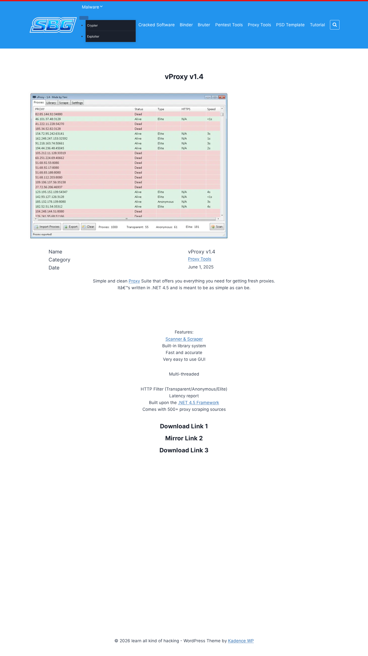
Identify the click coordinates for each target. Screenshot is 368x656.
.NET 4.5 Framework (198, 402)
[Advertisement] (184, 538)
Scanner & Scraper (184, 339)
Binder (186, 24)
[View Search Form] (334, 25)
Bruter (204, 24)
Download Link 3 (184, 450)
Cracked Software (156, 24)
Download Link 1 (184, 426)
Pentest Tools (229, 24)
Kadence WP (241, 640)
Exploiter (93, 36)
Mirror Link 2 (184, 438)
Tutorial (317, 24)
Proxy (134, 280)
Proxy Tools (259, 24)
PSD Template (290, 24)
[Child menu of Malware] (83, 18)
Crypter (92, 25)
